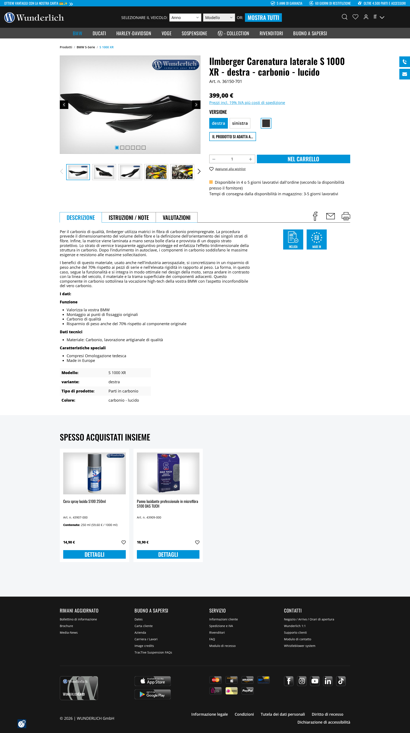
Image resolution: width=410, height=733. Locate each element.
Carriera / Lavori (146, 639)
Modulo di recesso (222, 646)
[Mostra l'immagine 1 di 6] (117, 147)
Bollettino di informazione (78, 619)
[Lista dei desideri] (355, 16)
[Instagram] (302, 681)
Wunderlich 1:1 (295, 626)
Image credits (144, 646)
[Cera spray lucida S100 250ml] (94, 473)
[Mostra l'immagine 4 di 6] (133, 147)
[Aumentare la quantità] (250, 159)
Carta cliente (144, 626)
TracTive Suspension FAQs (153, 652)
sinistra (240, 123)
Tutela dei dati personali (283, 714)
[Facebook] (289, 681)
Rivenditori (217, 632)
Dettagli (94, 554)
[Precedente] (64, 104)
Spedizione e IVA (221, 626)
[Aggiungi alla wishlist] (124, 542)
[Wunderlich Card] (79, 688)
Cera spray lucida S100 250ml (84, 501)
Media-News (69, 632)
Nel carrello (303, 159)
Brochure (66, 626)
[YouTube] (315, 681)
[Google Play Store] (153, 694)
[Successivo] (196, 104)
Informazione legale (209, 714)
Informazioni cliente (223, 619)
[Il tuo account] (366, 16)
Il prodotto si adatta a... (232, 136)
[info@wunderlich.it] (404, 74)
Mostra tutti (263, 17)
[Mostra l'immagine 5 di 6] (138, 147)
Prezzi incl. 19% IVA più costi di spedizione (247, 102)
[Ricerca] (344, 16)
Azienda (140, 632)
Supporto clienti (295, 632)
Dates (139, 619)
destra (218, 123)
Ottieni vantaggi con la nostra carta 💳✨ (36, 3)
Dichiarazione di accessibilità (323, 722)
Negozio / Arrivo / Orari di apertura (309, 619)
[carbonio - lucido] (266, 123)
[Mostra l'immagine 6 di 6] (143, 147)
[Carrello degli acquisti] (403, 16)
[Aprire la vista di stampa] (346, 216)
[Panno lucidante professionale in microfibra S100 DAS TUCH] (168, 473)
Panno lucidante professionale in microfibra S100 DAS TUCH (167, 504)
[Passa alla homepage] (34, 17)
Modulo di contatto (297, 639)
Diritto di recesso (327, 714)
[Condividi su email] (330, 216)
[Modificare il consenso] (22, 723)
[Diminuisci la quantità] (213, 159)
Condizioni (244, 714)
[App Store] (153, 681)
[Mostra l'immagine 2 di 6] (122, 147)
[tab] (81, 217)
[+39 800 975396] (404, 61)
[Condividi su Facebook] (315, 216)
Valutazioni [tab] (176, 217)
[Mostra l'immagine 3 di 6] (127, 147)
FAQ (212, 639)
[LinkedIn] (328, 681)
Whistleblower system (299, 646)
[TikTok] (341, 681)
